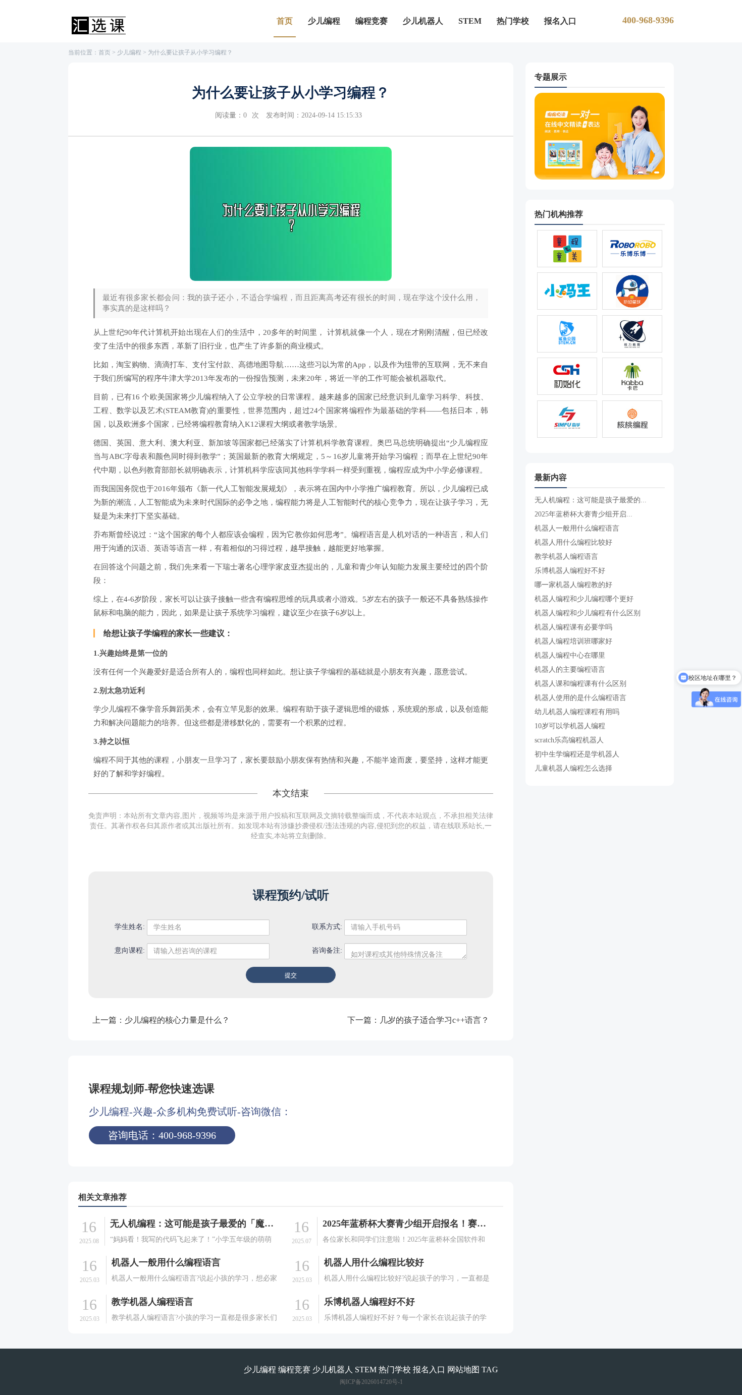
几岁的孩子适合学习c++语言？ (434, 1020)
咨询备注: (327, 950)
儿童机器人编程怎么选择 (573, 768)
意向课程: (130, 950)
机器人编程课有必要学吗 (573, 627)
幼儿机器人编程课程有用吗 (577, 712)
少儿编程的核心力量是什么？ (177, 1020)
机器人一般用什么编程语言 (166, 1262)
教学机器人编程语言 (152, 1302)
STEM (470, 21)
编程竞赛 (371, 21)
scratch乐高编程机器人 (569, 740)
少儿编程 (324, 21)
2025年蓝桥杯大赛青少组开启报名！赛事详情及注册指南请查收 (406, 1223)
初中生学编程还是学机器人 (577, 754)
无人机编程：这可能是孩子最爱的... (591, 500)
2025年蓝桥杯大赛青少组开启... (583, 514)
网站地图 (463, 1369)
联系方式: (327, 927)
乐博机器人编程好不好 (369, 1302)
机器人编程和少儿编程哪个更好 (584, 599)
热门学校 (513, 21)
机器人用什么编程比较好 (374, 1262)
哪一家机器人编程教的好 (573, 585)
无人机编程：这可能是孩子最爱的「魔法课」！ (194, 1223)
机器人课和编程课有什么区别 (580, 683)
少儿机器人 (423, 21)
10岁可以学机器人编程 (570, 726)
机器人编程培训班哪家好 (573, 641)
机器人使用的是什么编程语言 (580, 698)
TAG (490, 1369)
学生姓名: (130, 927)
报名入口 (560, 21)
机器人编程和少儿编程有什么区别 (588, 613)
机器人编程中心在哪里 (570, 655)
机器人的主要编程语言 (570, 669)
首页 (285, 21)
